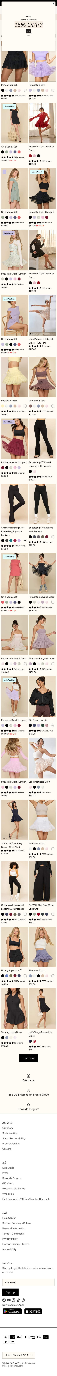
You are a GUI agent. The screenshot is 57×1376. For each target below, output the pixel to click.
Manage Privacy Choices (15, 1244)
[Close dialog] (53, 3)
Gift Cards (8, 1183)
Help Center (9, 1217)
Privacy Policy (10, 1238)
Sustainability (9, 1133)
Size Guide (8, 1167)
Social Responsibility (13, 1138)
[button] (35, 346)
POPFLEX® (15, 1363)
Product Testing (11, 1143)
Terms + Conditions (13, 1233)
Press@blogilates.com (12, 1366)
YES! (28, 31)
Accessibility (9, 1249)
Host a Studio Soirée (13, 1188)
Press (5, 1172)
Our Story (7, 1127)
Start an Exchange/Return (16, 1223)
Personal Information (13, 1228)
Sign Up (10, 1292)
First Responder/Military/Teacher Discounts (26, 1199)
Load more (28, 1058)
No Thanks (28, 35)
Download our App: (13, 1304)
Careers (6, 1148)
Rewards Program (12, 1178)
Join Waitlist (9, 106)
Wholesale (8, 1193)
